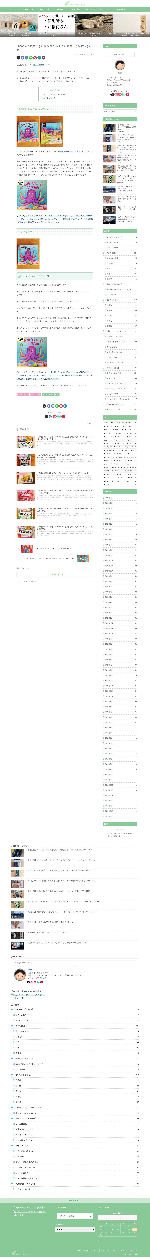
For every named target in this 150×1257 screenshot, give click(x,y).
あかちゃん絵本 (36, 394)
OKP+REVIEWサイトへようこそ (87, 1250)
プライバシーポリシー (119, 1250)
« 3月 (100, 1240)
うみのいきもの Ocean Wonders (55, 94)
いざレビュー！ (49, 98)
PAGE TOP (76, 1200)
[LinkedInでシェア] (39, 57)
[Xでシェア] (18, 57)
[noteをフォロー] (59, 416)
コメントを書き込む (55, 574)
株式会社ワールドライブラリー (70, 152)
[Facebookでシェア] (22, 57)
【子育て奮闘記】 (24, 394)
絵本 (58, 394)
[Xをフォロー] (46, 416)
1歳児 (51, 394)
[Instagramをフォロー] (50, 416)
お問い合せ (133, 1250)
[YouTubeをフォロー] (55, 416)
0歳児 (45, 394)
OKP (120, 73)
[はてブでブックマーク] (26, 57)
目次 (52, 90)
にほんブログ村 (17, 998)
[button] (43, 57)
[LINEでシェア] (31, 57)
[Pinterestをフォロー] (63, 416)
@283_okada (38, 65)
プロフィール (105, 1250)
